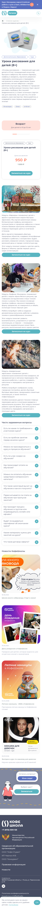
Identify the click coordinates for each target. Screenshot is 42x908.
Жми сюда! (27, 778)
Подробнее (13, 905)
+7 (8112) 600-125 (9, 830)
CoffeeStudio (18, 896)
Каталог (12, 13)
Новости (6, 870)
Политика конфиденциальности (15, 893)
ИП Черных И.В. (9, 856)
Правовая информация (13, 864)
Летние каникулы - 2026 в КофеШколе (18, 704)
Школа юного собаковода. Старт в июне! (19, 598)
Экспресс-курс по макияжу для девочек (19, 759)
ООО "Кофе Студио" (11, 852)
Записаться (26, 791)
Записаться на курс (21, 173)
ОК (37, 902)
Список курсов (12, 21)
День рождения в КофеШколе (14, 649)
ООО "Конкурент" (10, 859)
